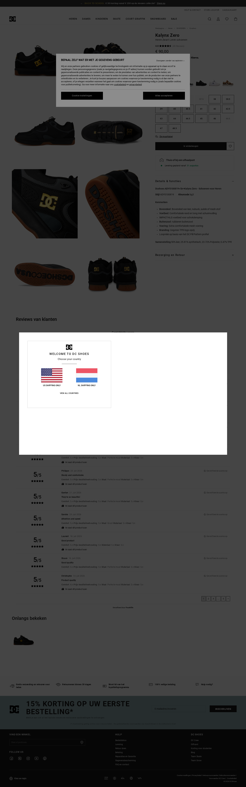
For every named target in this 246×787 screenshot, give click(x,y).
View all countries (69, 393)
